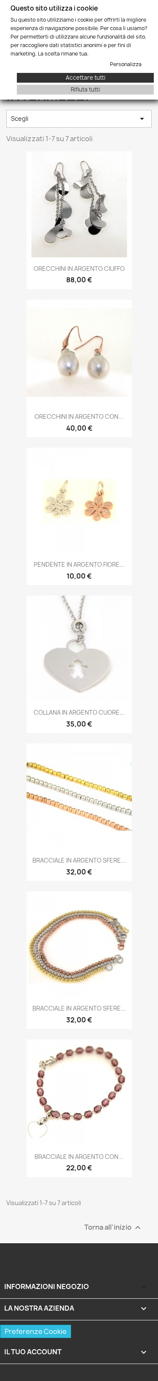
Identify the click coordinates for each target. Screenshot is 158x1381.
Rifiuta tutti (85, 89)
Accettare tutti (85, 77)
